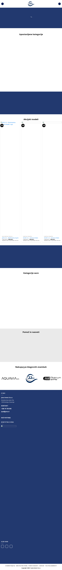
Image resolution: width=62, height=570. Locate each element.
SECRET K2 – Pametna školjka (30, 238)
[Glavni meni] (2, 4)
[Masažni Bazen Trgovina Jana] (31, 4)
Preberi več (10, 352)
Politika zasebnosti (51, 565)
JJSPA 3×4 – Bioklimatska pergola (10, 238)
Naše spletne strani (21, 565)
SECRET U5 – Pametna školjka (51, 238)
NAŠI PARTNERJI (6, 418)
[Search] (59, 4)
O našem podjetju (10, 565)
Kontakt (41, 565)
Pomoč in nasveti (33, 565)
